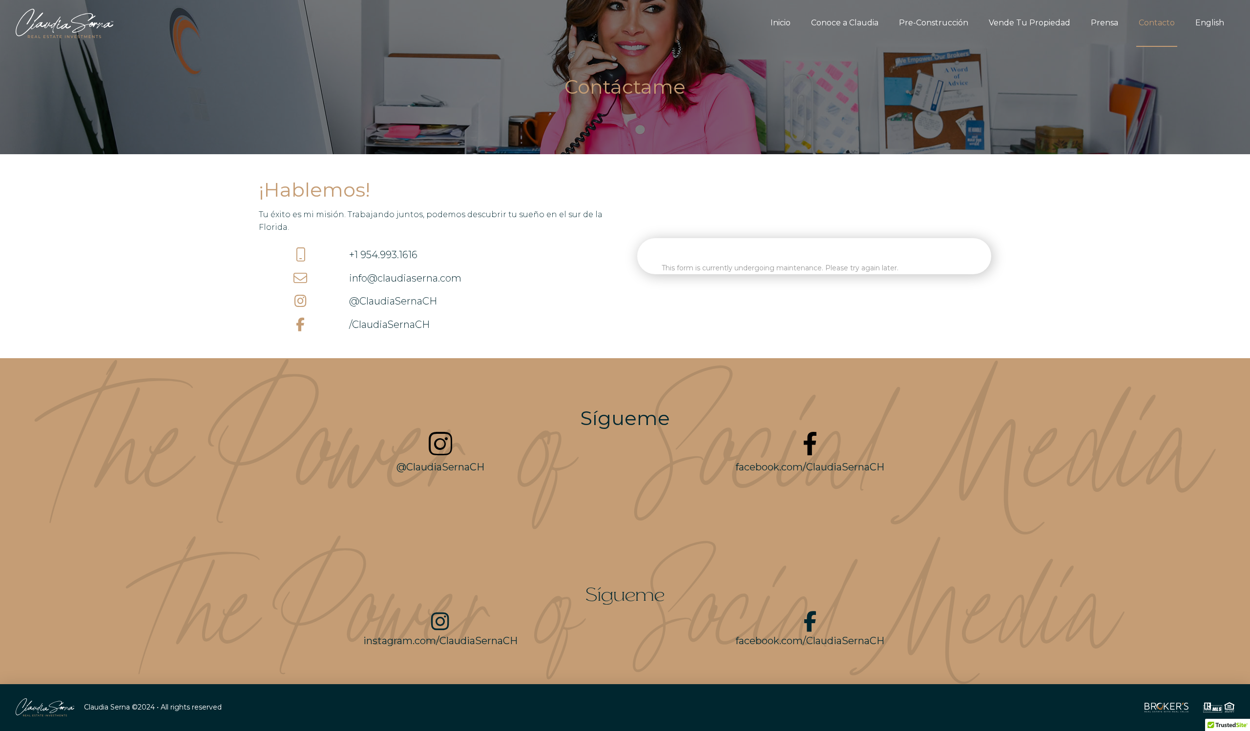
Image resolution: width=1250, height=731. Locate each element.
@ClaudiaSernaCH (393, 301)
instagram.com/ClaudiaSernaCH (440, 641)
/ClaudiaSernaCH (389, 324)
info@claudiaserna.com (405, 278)
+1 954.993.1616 (383, 255)
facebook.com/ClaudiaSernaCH (809, 467)
